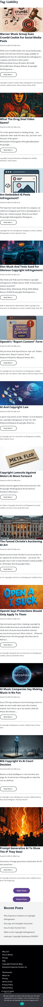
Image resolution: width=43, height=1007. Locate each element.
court (11, 797)
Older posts (21, 890)
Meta (1, 439)
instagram (26, 231)
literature (9, 508)
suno (1, 728)
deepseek (12, 653)
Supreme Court (21, 233)
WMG (34, 85)
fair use (10, 231)
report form (38, 374)
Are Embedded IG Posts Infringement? (15, 196)
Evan (18, 45)
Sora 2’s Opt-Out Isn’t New (15, 928)
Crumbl (9, 83)
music (14, 85)
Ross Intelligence (9, 800)
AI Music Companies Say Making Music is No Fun (21, 690)
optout (14, 374)
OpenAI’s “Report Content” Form (21, 341)
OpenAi (2, 374)
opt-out (8, 374)
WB (41, 308)
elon (37, 306)
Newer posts (21, 899)
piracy (13, 233)
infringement (28, 83)
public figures (22, 374)
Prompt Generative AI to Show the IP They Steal (20, 849)
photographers (5, 233)
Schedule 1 (3, 161)
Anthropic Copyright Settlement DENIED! (21, 936)
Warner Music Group (24, 85)
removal (31, 374)
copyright (3, 83)
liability (8, 85)
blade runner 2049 (22, 306)
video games (12, 161)
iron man (22, 878)
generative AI (4, 308)
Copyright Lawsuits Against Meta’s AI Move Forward (18, 474)
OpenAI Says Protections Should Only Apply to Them (21, 612)
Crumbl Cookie (18, 83)
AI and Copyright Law (14, 407)
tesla (37, 308)
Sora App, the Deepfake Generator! (18, 923)
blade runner (10, 306)
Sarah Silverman (23, 508)
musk (33, 308)
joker (28, 878)
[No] (40, 1000)
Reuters (38, 797)
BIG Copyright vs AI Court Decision (16, 762)
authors (4, 505)
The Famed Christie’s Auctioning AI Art (21, 543)
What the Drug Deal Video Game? (17, 120)
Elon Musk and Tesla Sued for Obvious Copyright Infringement (21, 268)
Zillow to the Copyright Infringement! (19, 932)
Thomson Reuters (22, 800)
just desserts (38, 83)
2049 (1, 306)
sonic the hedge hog (7, 881)
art (3, 577)
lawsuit (2, 85)
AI (4, 306)
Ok (22, 1004)
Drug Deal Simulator (14, 158)
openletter (15, 656)
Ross (1, 800)
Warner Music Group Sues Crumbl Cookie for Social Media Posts (20, 37)
